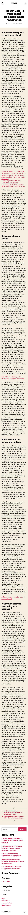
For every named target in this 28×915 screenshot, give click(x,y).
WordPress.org (6, 905)
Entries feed (5, 901)
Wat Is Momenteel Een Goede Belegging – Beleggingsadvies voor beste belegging (12, 861)
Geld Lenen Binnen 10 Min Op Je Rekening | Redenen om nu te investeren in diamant (11, 848)
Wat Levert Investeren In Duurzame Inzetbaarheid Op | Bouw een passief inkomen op (13, 177)
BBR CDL (14, 3)
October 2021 (5, 882)
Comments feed (6, 903)
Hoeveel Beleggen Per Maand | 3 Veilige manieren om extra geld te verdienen (12, 840)
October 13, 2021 (17, 23)
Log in (3, 898)
